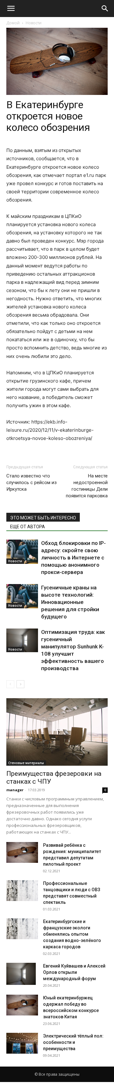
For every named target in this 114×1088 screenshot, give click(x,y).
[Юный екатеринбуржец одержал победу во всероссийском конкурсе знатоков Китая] (22, 1005)
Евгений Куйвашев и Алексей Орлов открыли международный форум (74, 972)
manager (14, 789)
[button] (11, 8)
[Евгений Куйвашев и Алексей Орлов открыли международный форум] (21, 974)
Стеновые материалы (26, 763)
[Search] (105, 8)
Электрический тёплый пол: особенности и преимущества (73, 1042)
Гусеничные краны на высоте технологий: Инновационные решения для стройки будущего (70, 602)
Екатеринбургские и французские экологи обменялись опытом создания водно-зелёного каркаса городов (72, 934)
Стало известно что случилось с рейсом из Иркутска (31, 482)
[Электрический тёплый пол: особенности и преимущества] (22, 1043)
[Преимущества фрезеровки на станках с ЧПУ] (57, 731)
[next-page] (20, 684)
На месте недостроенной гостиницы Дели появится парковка (87, 486)
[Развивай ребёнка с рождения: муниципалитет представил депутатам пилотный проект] (22, 852)
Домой (13, 23)
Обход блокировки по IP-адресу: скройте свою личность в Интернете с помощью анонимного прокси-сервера (73, 557)
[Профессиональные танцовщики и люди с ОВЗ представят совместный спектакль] (22, 890)
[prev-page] (10, 684)
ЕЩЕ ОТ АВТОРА (27, 526)
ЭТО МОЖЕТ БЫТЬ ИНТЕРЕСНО (43, 517)
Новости (33, 23)
